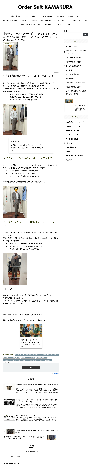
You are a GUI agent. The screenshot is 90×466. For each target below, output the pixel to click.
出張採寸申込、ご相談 (73, 62)
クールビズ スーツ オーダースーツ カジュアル (49, 354)
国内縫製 (39, 357)
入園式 (14, 357)
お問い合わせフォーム (74, 57)
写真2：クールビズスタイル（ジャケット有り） (28, 145)
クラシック (18, 354)
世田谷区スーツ (7, 357)
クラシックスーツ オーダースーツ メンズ (30, 354)
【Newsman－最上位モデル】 (76, 83)
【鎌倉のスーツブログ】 (9, 354)
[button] (31, 367)
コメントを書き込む (32, 451)
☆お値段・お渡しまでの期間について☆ (76, 52)
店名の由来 (69, 78)
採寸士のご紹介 (71, 46)
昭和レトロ (45, 357)
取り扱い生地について (74, 66)
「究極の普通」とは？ (73, 87)
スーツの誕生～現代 (73, 74)
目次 (12, 141)
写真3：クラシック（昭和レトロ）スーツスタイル (28, 148)
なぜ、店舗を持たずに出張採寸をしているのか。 (76, 92)
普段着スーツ (25, 360)
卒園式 (29, 357)
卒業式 (33, 357)
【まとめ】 (16, 150)
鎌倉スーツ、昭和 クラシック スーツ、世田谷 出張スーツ (40, 360)
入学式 (18, 357)
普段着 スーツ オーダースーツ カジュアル (12, 360)
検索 (65, 31)
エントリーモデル (72, 70)
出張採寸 (23, 357)
